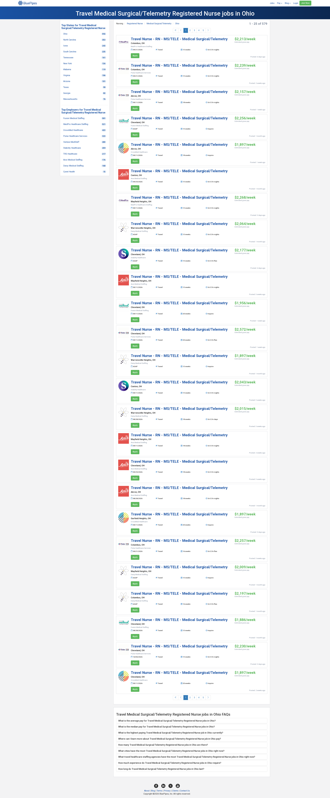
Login (295, 3)
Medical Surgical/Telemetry (159, 23)
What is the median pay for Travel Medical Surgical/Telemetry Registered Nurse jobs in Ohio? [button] (166, 726)
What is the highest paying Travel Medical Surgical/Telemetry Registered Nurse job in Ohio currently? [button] (170, 732)
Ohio (177, 23)
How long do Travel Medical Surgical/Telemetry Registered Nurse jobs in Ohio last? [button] (161, 769)
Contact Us (185, 790)
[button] (279, 3)
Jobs (272, 3)
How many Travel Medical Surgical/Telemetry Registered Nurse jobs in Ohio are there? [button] (163, 744)
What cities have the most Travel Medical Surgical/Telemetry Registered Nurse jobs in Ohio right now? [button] (171, 751)
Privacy (167, 790)
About (146, 790)
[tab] (191, 720)
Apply (135, 55)
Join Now (305, 3)
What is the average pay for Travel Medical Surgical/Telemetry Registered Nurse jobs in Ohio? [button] (167, 720)
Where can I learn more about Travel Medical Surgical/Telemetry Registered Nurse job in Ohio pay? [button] (169, 738)
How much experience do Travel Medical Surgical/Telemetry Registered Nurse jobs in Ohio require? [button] (169, 763)
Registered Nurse (135, 23)
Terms (159, 790)
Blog (153, 790)
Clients (175, 790)
